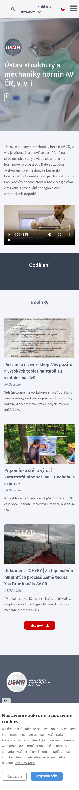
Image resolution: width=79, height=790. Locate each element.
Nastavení (14, 776)
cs (57, 9)
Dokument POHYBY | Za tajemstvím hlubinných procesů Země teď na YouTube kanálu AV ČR (38, 577)
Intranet (28, 11)
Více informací (25, 763)
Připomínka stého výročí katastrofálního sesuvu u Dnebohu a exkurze (39, 477)
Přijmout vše (46, 776)
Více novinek (39, 625)
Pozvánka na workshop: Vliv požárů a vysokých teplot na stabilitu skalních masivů (38, 371)
